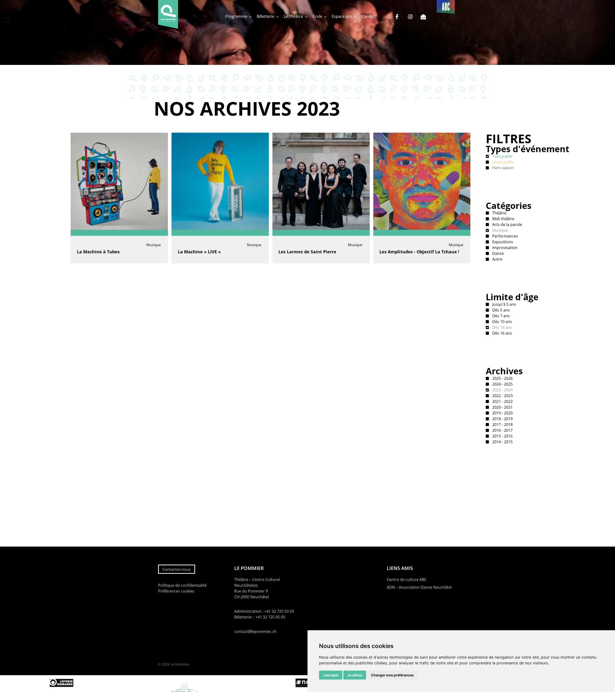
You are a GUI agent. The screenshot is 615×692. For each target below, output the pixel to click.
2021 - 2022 (502, 401)
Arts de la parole (506, 224)
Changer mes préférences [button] (392, 675)
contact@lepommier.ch (255, 631)
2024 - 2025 (502, 384)
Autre (496, 259)
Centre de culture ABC (407, 579)
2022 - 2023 (502, 395)
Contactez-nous (176, 569)
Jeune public (502, 162)
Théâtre (498, 213)
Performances (504, 236)
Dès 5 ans (500, 310)
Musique (499, 230)
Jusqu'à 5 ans (503, 304)
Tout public (502, 156)
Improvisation (504, 247)
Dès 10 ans (501, 321)
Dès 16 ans (501, 333)
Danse (497, 253)
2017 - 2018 (502, 424)
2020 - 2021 (502, 407)
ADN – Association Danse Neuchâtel (419, 587)
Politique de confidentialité (182, 585)
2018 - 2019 (502, 418)
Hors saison (502, 167)
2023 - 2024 (502, 390)
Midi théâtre (502, 218)
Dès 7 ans (500, 315)
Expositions (502, 241)
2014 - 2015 (502, 441)
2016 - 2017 (502, 430)
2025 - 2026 (502, 378)
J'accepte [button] (330, 675)
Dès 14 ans (501, 327)
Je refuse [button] (354, 675)
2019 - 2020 (502, 413)
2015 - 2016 (502, 436)
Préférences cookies (176, 591)
